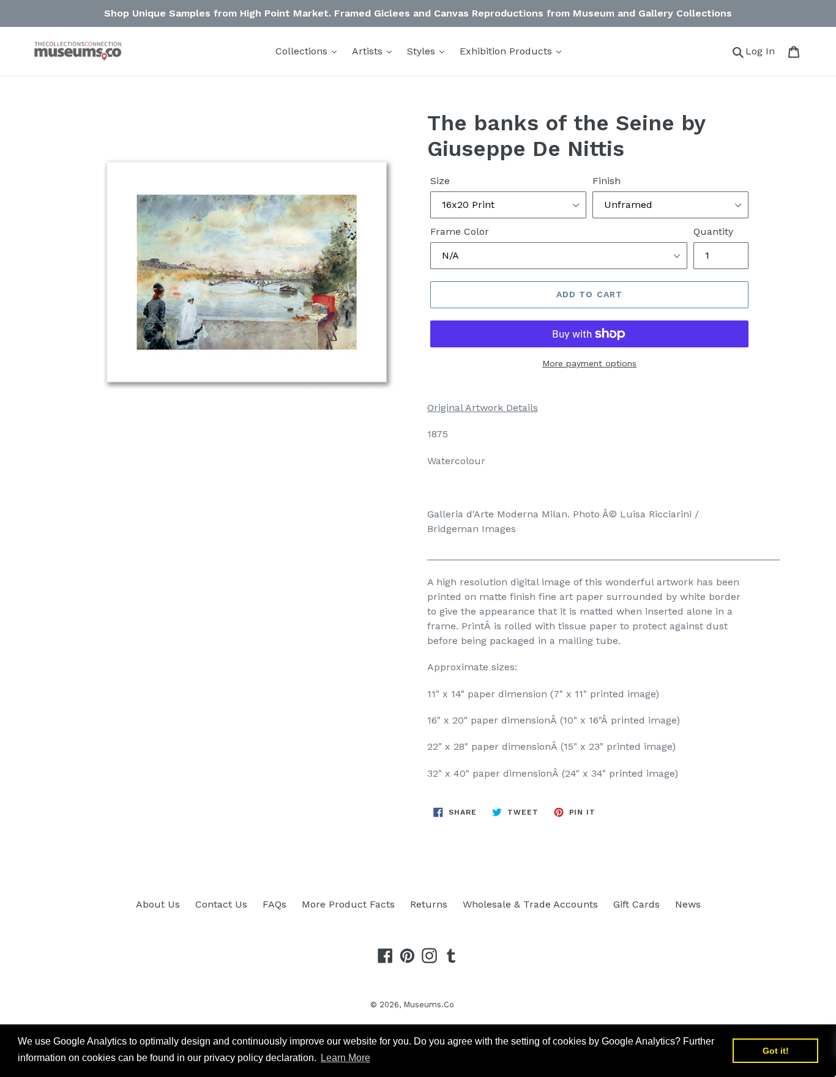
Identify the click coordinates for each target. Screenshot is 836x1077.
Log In (763, 51)
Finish (606, 181)
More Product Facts (348, 904)
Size (440, 181)
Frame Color (459, 231)
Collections (302, 51)
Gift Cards (636, 904)
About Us (158, 904)
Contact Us (221, 904)
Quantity (713, 231)
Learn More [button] (345, 1058)
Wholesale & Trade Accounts (530, 904)
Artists (369, 51)
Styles (422, 51)
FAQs (274, 904)
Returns (428, 904)
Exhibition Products (507, 51)
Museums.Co (428, 1004)
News (688, 904)
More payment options (589, 363)
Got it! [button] (776, 1051)
